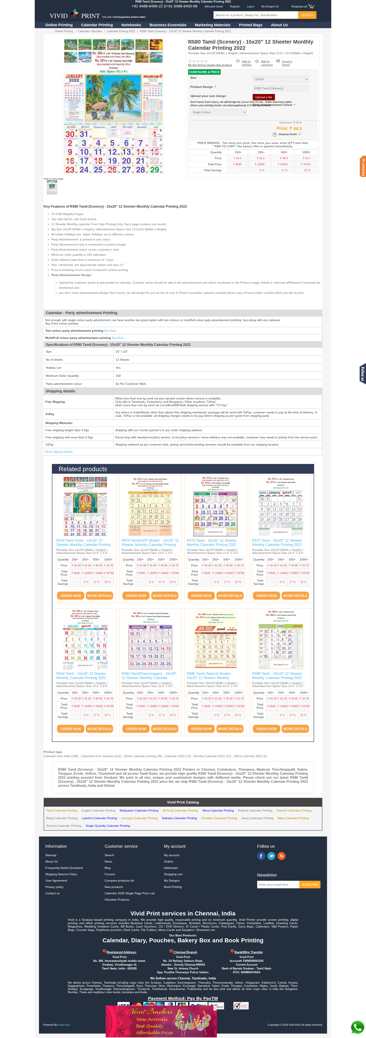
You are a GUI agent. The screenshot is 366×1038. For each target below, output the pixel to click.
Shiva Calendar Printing (218, 810)
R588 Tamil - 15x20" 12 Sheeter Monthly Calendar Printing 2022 (277, 676)
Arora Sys (64, 1024)
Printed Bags (250, 25)
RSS (281, 856)
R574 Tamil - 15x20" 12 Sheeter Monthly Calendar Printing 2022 (212, 542)
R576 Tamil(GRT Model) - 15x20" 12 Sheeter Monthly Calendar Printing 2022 (150, 544)
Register (235, 6)
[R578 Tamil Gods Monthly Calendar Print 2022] (85, 506)
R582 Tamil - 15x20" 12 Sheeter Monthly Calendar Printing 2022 (81, 676)
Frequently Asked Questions (64, 868)
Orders (168, 861)
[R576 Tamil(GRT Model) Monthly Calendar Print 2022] (150, 506)
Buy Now (110, 330)
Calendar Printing (97, 25)
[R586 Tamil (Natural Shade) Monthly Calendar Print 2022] (216, 640)
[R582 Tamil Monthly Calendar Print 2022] (85, 640)
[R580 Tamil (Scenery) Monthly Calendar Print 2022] (52, 187)
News (108, 861)
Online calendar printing (140, 756)
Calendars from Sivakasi (97, 756)
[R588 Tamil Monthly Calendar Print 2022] (281, 640)
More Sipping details (59, 451)
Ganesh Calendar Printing (294, 810)
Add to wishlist (246, 63)
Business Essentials (168, 25)
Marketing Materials (212, 25)
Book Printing (173, 887)
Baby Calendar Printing (293, 818)
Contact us (52, 893)
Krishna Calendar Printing (255, 810)
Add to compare (267, 61)
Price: (282, 128)
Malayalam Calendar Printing (139, 810)
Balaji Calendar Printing (62, 818)
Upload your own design (208, 96)
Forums (110, 874)
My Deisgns (172, 880)
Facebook (261, 856)
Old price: (285, 122)
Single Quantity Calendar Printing (108, 825)
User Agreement (56, 880)
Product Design (202, 86)
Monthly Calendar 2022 (209, 756)
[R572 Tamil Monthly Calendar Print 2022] (281, 506)
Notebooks (131, 25)
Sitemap (50, 855)
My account (171, 855)
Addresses (171, 868)
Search (109, 855)
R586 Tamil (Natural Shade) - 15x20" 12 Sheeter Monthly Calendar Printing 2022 (210, 678)
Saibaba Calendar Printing (179, 818)
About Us (279, 25)
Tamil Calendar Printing (61, 810)
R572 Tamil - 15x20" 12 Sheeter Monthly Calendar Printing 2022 (277, 542)
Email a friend (287, 61)
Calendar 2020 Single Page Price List (130, 893)
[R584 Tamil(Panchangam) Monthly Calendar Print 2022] (150, 640)
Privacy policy (54, 887)
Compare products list (119, 880)
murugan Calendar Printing (139, 818)
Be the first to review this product (210, 65)
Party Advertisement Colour (273, 104)
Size (193, 77)
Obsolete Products (117, 899)
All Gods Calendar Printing (180, 810)
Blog (108, 868)
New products (114, 887)
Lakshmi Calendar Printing (99, 818)
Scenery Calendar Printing (63, 825)
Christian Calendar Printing (219, 818)
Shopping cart (173, 874)
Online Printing (59, 25)
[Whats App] (357, 1027)
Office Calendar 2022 (248, 756)
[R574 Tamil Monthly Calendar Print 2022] (216, 506)
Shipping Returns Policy (61, 874)
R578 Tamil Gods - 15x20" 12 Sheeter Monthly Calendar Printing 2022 (83, 544)
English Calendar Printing (98, 810)
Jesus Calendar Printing (257, 818)
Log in (250, 6)
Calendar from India (57, 756)
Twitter (271, 856)
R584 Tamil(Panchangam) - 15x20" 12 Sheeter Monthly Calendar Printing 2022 (149, 678)
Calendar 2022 (175, 756)
